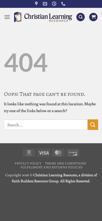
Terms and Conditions (65, 163)
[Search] (80, 17)
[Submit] (93, 124)
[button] (7, 16)
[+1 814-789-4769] (64, 4)
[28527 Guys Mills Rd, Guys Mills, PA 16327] (37, 4)
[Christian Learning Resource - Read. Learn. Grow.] (43, 17)
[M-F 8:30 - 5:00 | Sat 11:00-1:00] (55, 4)
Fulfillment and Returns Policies (52, 167)
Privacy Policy (28, 163)
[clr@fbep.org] (45, 4)
